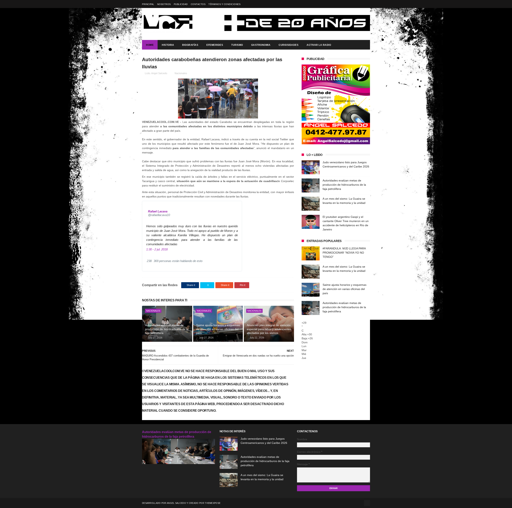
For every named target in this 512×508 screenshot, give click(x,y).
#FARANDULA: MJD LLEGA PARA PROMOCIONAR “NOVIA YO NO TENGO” (344, 252)
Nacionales (181, 73)
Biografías (190, 45)
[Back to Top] (367, 503)
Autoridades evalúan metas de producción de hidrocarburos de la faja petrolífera (166, 329)
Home (150, 45)
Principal (148, 4)
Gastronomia (261, 45)
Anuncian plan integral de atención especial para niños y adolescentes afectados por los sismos (269, 329)
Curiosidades (288, 45)
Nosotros (164, 4)
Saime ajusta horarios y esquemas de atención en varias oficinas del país (218, 329)
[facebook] (367, 4)
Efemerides (214, 45)
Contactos (198, 4)
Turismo (237, 45)
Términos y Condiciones (224, 4)
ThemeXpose (212, 503)
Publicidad (181, 4)
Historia (168, 45)
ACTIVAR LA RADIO (319, 45)
